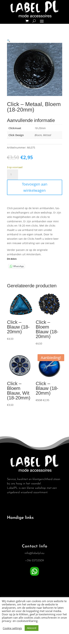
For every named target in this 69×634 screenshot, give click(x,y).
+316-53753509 (34, 560)
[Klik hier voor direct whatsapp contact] (34, 575)
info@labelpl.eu (34, 553)
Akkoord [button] (31, 628)
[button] (8, 40)
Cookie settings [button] (12, 628)
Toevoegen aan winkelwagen (34, 187)
